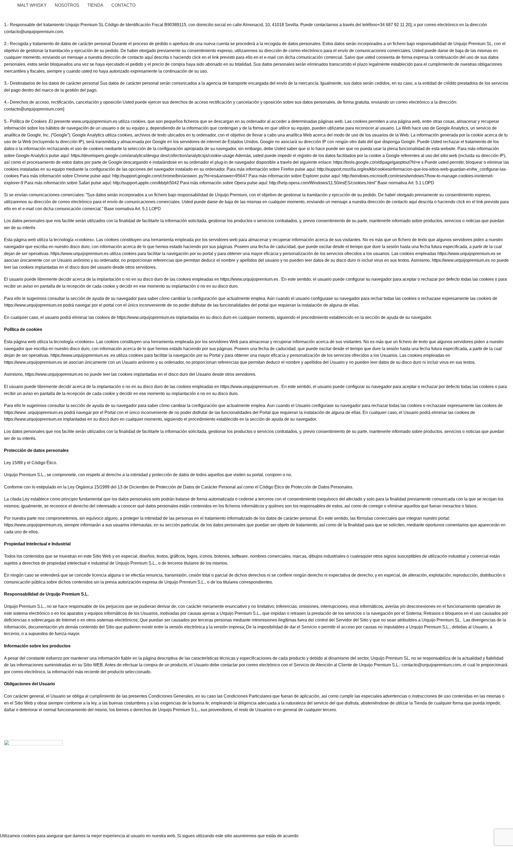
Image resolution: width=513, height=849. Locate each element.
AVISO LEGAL (146, 759)
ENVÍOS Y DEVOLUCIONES (160, 766)
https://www (15, 412)
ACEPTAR (11, 844)
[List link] (64, 769)
